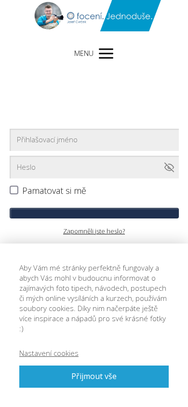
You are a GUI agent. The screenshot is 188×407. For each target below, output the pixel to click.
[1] (94, 213)
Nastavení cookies (49, 353)
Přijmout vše (94, 376)
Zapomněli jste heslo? (94, 231)
